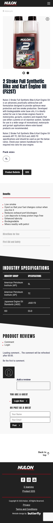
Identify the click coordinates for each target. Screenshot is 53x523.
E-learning (29, 487)
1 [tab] (23, 73)
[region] (26, 194)
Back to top (42, 453)
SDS (27, 172)
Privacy (26, 505)
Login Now (19, 401)
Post (14, 425)
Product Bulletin (12, 172)
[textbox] (33, 383)
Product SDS (28, 491)
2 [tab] (28, 73)
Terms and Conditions (26, 509)
